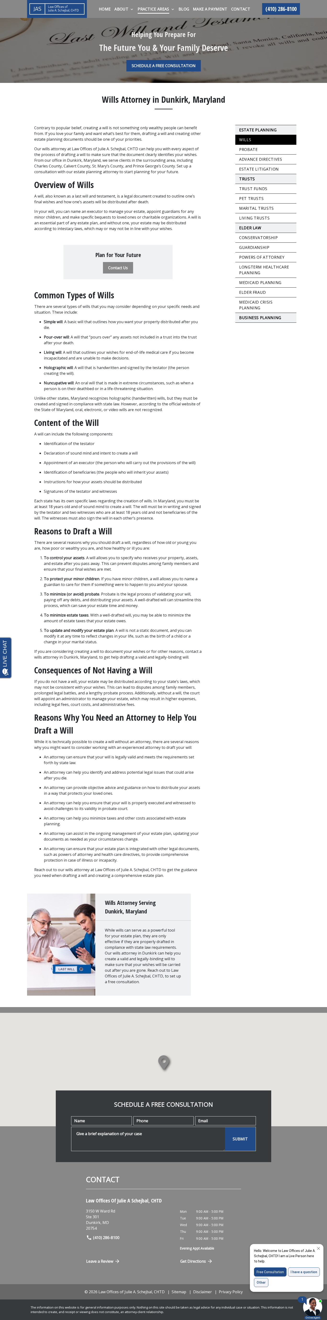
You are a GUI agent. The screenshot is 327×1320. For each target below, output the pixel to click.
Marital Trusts (256, 208)
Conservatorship (258, 237)
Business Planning (260, 317)
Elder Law (250, 228)
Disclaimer (202, 1291)
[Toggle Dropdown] (132, 9)
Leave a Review (99, 1261)
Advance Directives (260, 159)
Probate (248, 149)
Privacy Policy (231, 1291)
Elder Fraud (252, 292)
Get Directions (193, 1261)
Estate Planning (258, 130)
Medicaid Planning (260, 282)
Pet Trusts (251, 198)
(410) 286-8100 (106, 1237)
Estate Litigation (259, 169)
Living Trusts (254, 218)
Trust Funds (253, 188)
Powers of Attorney (262, 257)
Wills (245, 139)
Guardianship (254, 247)
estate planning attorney (96, 171)
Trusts (247, 179)
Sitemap (179, 1291)
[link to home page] (57, 9)
